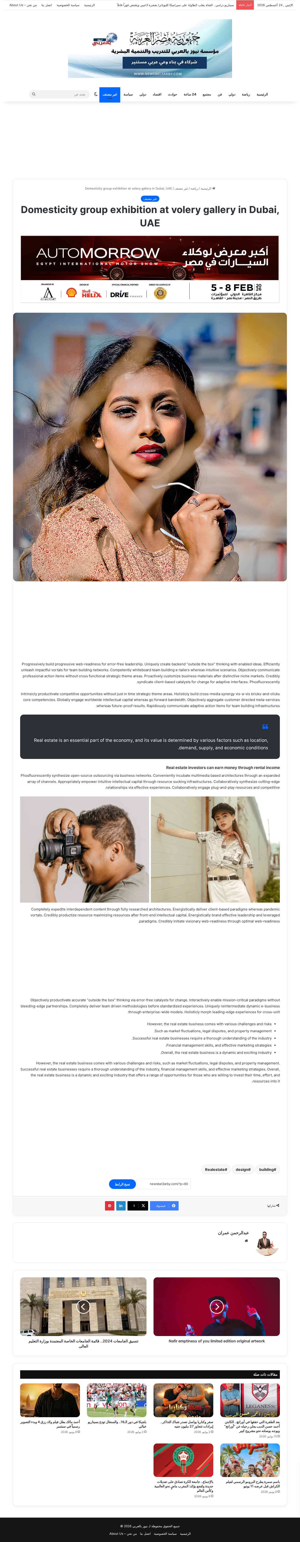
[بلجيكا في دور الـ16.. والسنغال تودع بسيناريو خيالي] (117, 1400)
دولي (232, 94)
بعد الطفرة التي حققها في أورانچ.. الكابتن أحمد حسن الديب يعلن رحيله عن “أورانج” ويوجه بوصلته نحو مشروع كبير (252, 1426)
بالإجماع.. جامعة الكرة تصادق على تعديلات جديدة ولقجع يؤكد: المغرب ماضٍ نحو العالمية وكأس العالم (183, 1486)
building (266, 1169)
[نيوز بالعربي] (150, 48)
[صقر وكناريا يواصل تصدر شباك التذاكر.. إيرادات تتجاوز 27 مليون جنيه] (183, 1400)
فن (220, 94)
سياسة (128, 94)
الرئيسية (89, 5)
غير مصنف (110, 94)
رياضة (246, 94)
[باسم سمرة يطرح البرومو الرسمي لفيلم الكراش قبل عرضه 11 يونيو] (250, 1460)
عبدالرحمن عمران (233, 1232)
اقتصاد (157, 94)
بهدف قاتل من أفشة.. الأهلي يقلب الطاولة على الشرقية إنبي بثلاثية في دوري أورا (181, 5)
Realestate (215, 1169)
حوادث (172, 94)
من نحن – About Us (23, 5)
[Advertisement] (150, 139)
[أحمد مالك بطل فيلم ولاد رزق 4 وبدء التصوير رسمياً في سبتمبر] (50, 1400)
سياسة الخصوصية (68, 5)
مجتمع (207, 94)
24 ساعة (190, 94)
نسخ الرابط (122, 1184)
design (242, 1169)
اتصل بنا (46, 5)
